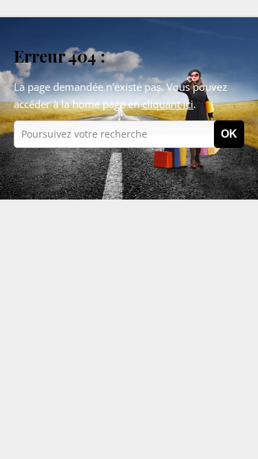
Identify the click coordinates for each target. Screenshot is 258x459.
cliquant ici (167, 104)
